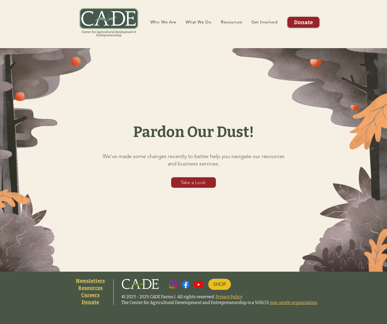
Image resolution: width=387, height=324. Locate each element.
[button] (163, 22)
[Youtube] (199, 284)
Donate (90, 302)
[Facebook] (186, 284)
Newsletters (90, 281)
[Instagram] (173, 284)
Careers (90, 295)
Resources (90, 288)
